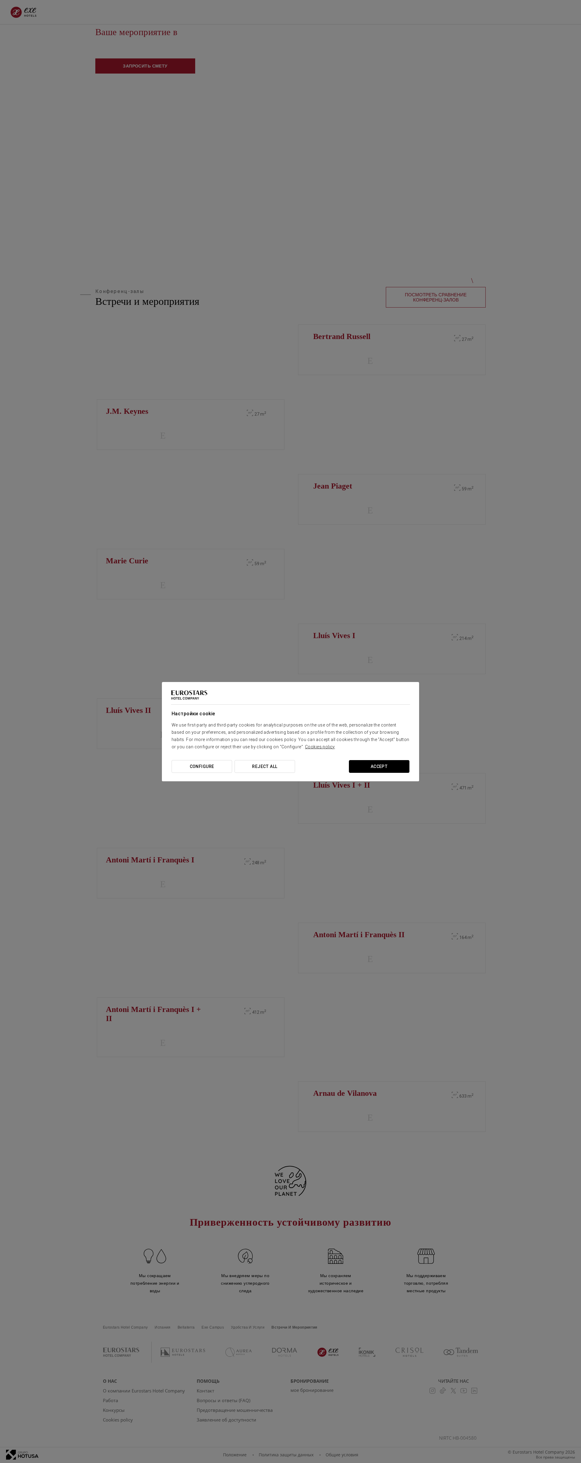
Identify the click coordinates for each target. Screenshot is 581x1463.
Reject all (264, 766)
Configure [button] (202, 766)
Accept (379, 766)
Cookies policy (320, 746)
